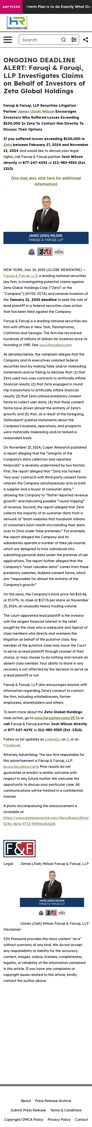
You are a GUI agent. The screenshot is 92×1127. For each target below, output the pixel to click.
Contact (81, 1119)
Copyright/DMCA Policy (23, 1119)
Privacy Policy (59, 1119)
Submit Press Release (28, 1110)
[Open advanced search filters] (74, 40)
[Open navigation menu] (7, 39)
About (26, 1101)
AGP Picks (11, 7)
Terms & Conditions (66, 1110)
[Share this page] (86, 39)
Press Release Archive (53, 1101)
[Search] (63, 40)
